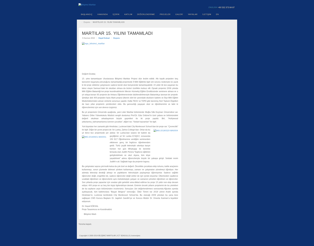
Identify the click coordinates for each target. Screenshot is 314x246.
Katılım (128, 14)
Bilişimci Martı (90, 214)
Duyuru (87, 22)
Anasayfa (80, 22)
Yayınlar (193, 14)
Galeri (179, 14)
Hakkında (102, 14)
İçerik (116, 14)
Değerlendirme (146, 14)
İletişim (206, 14)
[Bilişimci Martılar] (157, 5)
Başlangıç (87, 14)
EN (217, 14)
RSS (232, 3)
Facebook (219, 3)
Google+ (224, 3)
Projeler (165, 14)
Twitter (228, 3)
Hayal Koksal (104, 38)
